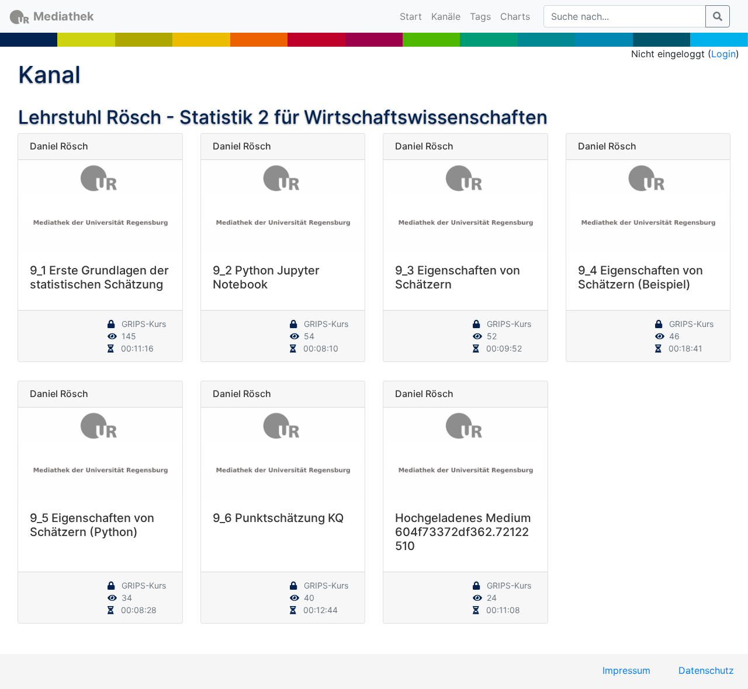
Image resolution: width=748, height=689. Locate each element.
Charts (515, 16)
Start (413, 16)
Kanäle (445, 16)
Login (723, 54)
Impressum (626, 670)
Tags (480, 16)
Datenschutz (706, 670)
